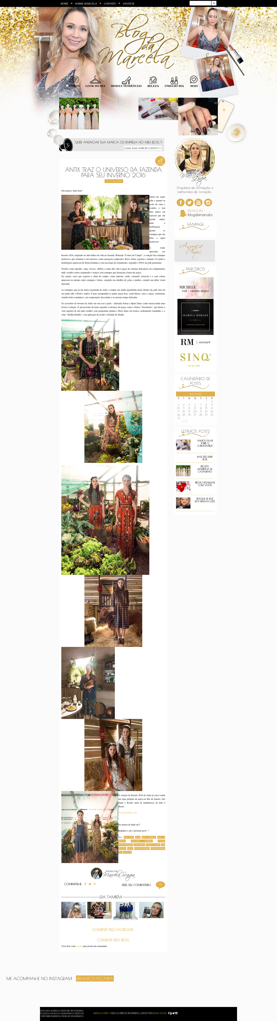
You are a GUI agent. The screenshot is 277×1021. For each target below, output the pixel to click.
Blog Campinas (148, 837)
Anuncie (128, 3)
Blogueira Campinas (141, 841)
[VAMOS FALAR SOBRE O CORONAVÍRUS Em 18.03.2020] (158, 116)
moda (130, 848)
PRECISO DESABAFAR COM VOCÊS (205, 484)
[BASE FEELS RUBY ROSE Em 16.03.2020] (118, 116)
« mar (184, 421)
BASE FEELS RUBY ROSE (205, 458)
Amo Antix (129, 837)
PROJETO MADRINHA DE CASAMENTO (205, 469)
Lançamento (139, 844)
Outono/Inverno (142, 848)
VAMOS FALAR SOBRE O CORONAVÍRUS (205, 443)
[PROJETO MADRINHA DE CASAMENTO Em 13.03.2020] (79, 116)
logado (79, 946)
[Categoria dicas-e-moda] (160, 164)
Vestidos (127, 852)
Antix (138, 837)
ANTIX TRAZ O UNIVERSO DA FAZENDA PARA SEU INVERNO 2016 (113, 172)
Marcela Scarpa (153, 844)
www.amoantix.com (127, 812)
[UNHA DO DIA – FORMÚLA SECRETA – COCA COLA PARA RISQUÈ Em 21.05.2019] (198, 116)
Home (64, 3)
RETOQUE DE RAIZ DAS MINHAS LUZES (205, 500)
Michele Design (159, 1013)
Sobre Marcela (86, 3)
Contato (110, 3)
